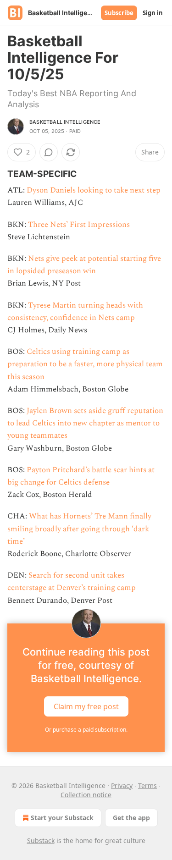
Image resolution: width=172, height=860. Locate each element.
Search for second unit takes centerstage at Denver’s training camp (71, 581)
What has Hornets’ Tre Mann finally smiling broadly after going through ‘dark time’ (79, 528)
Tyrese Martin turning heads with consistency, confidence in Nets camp (75, 311)
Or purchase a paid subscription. (86, 729)
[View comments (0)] (48, 152)
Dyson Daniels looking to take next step (94, 190)
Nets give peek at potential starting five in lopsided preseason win (84, 265)
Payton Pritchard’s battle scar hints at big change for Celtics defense (81, 476)
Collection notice (86, 794)
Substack (41, 840)
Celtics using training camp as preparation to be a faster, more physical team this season (85, 364)
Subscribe (119, 13)
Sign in (153, 13)
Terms (147, 785)
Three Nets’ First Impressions (79, 225)
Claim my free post (86, 706)
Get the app (131, 817)
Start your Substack (62, 817)
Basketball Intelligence (65, 122)
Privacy (122, 785)
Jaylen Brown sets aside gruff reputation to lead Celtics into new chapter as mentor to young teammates (85, 423)
